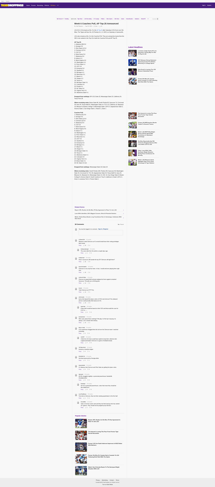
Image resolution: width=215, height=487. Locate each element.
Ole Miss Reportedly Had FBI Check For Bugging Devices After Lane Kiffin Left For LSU (147, 143)
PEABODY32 (82, 356)
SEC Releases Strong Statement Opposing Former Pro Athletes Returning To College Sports (147, 61)
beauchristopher (83, 266)
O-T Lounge (96, 18)
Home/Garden (129, 18)
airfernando (81, 297)
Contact (112, 480)
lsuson (80, 288)
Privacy (98, 480)
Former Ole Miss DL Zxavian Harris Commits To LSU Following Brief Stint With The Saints (103, 456)
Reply (80, 245)
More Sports (109, 18)
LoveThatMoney (82, 394)
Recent (122, 224)
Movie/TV (143, 18)
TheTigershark (82, 347)
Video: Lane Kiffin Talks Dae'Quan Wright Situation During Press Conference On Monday (146, 153)
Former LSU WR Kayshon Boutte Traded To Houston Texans (147, 123)
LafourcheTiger (82, 277)
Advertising (105, 480)
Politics (103, 18)
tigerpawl (81, 374)
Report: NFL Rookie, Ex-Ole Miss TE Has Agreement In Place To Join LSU (104, 420)
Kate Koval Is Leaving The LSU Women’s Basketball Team (147, 70)
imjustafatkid (82, 365)
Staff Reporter (79, 26)
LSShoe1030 (82, 239)
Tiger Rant (79, 18)
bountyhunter (82, 316)
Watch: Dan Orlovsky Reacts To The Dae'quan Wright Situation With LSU (103, 467)
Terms (117, 480)
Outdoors (137, 18)
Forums (33, 5)
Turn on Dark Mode (107, 484)
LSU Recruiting (88, 18)
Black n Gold (82, 327)
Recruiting (40, 5)
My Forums (59, 18)
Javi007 (82, 337)
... (58, 5)
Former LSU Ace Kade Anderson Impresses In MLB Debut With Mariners (105, 444)
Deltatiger (83, 383)
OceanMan (83, 401)
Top (118, 224)
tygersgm (83, 306)
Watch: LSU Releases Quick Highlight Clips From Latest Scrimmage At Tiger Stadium (146, 161)
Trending (66, 18)
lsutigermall (81, 257)
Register (8, 1)
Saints (122, 18)
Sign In (2, 1)
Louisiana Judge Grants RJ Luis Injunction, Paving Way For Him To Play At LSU (147, 52)
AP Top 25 (99, 30)
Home (28, 5)
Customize (154, 18)
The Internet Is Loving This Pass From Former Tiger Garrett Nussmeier (103, 432)
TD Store (52, 5)
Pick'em (47, 5)
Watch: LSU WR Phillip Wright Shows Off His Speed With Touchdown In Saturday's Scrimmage (146, 134)
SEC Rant (116, 18)
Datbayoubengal (85, 249)
